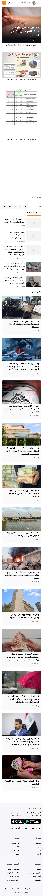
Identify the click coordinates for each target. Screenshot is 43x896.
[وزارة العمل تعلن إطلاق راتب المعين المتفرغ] (21, 767)
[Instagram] (29, 829)
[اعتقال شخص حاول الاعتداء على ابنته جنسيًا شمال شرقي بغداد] (33, 236)
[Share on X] (20, 207)
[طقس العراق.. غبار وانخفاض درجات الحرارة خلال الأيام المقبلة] (21, 519)
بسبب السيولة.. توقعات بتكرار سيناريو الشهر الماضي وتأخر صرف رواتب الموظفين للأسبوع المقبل (22, 657)
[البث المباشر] (4, 3)
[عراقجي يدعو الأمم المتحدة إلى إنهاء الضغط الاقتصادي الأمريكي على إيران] (33, 281)
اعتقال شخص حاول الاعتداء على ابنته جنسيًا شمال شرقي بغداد (15, 235)
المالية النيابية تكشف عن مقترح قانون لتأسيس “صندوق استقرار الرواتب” (23, 494)
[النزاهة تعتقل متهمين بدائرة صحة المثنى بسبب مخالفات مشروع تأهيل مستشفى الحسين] (21, 434)
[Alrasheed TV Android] (12, 829)
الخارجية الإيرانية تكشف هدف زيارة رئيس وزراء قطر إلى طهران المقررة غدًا (14, 266)
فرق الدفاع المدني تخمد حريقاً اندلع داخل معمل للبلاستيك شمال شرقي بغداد (22, 575)
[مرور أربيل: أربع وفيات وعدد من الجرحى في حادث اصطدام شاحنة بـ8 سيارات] (21, 307)
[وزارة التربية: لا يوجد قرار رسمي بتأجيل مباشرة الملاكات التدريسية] (21, 600)
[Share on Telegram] (9, 207)
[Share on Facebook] (25, 207)
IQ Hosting (24, 893)
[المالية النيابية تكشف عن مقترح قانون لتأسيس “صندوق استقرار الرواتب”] (21, 476)
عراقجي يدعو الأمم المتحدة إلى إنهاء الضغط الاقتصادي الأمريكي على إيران (14, 280)
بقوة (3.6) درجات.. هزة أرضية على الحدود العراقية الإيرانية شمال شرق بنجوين (22, 409)
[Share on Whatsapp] (15, 207)
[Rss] (22, 829)
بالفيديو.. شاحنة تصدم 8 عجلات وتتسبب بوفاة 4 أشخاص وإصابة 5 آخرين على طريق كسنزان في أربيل (23, 367)
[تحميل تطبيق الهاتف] (26, 821)
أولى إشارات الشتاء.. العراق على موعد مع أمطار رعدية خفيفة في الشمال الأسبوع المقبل (23, 699)
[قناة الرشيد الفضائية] (26, 3)
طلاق (31, 197)
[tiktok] (19, 829)
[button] (39, 3)
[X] (36, 829)
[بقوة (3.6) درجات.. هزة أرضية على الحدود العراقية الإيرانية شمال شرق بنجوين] (21, 392)
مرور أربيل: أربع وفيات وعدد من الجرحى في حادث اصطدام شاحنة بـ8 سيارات (22, 324)
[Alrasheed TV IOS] (16, 829)
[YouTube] (33, 829)
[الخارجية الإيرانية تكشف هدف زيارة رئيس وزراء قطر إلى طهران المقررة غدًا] (33, 267)
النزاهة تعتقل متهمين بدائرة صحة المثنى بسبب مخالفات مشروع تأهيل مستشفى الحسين (22, 451)
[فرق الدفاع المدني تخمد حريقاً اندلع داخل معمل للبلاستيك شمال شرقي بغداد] (21, 558)
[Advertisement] (21, 166)
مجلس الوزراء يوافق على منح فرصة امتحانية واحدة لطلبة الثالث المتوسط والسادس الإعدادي (22, 742)
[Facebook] (40, 829)
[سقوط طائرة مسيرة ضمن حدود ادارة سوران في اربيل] (33, 223)
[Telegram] (26, 829)
